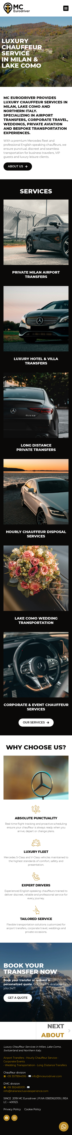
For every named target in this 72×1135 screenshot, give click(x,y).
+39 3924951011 (16, 1087)
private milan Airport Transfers (36, 274)
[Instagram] (14, 1118)
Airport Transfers (13, 1057)
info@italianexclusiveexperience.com (25, 1091)
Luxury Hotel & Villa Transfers (36, 361)
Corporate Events (14, 1061)
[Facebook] (6, 1118)
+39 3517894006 (16, 1076)
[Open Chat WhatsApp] (64, 1126)
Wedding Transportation (20, 1065)
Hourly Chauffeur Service (41, 1057)
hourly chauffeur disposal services (36, 534)
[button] (66, 8)
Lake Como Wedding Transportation (36, 620)
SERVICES (36, 191)
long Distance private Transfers (36, 447)
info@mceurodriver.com (47, 1076)
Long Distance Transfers (52, 1065)
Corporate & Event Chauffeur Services (36, 707)
